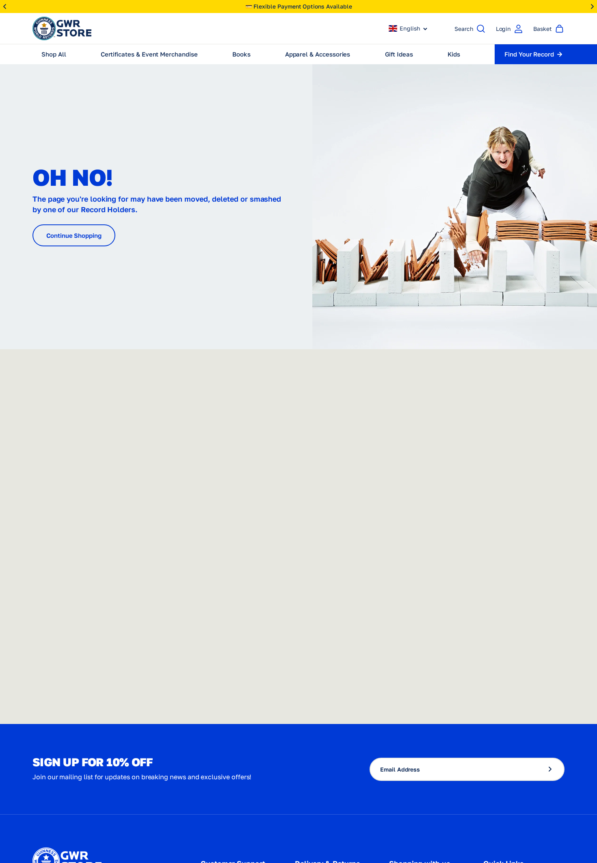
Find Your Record (529, 54)
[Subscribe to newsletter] (553, 769)
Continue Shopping (74, 235)
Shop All (53, 54)
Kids (454, 54)
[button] (408, 28)
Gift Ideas (399, 54)
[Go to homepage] (61, 28)
